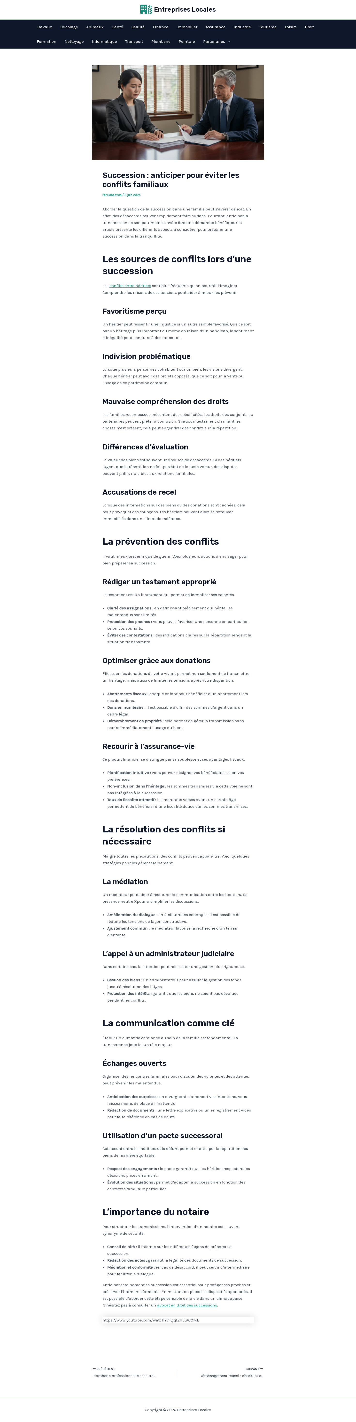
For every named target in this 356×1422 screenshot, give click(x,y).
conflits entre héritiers (130, 285)
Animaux (95, 26)
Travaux (44, 26)
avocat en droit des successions (187, 1305)
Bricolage (69, 26)
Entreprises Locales (185, 9)
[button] (227, 41)
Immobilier (187, 26)
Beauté (138, 26)
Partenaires (214, 41)
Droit (309, 26)
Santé (117, 26)
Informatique (104, 41)
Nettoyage (74, 41)
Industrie (242, 26)
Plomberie (160, 41)
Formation (46, 41)
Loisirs (291, 26)
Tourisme (268, 26)
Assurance (215, 26)
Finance (160, 26)
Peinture (187, 41)
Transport (134, 41)
